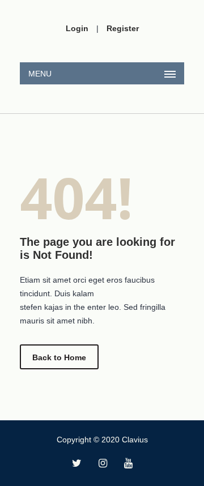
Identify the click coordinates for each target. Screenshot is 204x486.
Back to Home (59, 357)
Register (123, 28)
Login (77, 28)
